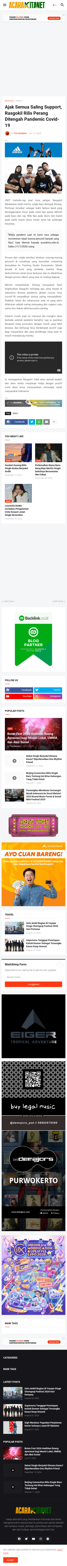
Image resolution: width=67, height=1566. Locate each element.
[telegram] (48, 1539)
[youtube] (33, 1539)
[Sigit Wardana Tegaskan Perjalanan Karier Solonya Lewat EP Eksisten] (12, 1427)
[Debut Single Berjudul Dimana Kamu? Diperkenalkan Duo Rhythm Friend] (14, 761)
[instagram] (40, 1539)
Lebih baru (9, 601)
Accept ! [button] (11, 1560)
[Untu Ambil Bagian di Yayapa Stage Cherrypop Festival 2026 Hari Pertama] (14, 928)
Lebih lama (58, 601)
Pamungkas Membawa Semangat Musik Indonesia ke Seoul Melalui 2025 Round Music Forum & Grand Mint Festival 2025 (43, 795)
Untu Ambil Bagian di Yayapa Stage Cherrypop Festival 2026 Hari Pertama (42, 926)
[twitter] (26, 1539)
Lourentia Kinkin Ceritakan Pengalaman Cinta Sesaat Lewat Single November (17, 510)
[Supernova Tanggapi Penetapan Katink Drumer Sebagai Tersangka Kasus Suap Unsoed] (14, 945)
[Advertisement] (33, 57)
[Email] (46, 422)
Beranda (9, 101)
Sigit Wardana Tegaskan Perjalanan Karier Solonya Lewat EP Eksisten (43, 1424)
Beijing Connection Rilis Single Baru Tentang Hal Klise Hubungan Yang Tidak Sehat (43, 776)
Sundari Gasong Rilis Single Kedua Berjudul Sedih (16, 468)
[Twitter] (32, 422)
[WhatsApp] (39, 422)
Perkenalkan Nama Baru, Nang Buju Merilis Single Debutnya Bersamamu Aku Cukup (48, 470)
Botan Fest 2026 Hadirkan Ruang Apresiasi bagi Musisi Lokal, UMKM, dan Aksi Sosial (43, 1451)
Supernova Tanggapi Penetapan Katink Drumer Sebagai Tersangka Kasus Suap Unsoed (43, 943)
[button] (4, 5)
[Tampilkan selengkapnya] (54, 422)
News (19, 101)
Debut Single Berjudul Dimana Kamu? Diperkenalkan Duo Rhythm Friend (44, 759)
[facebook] (19, 1539)
